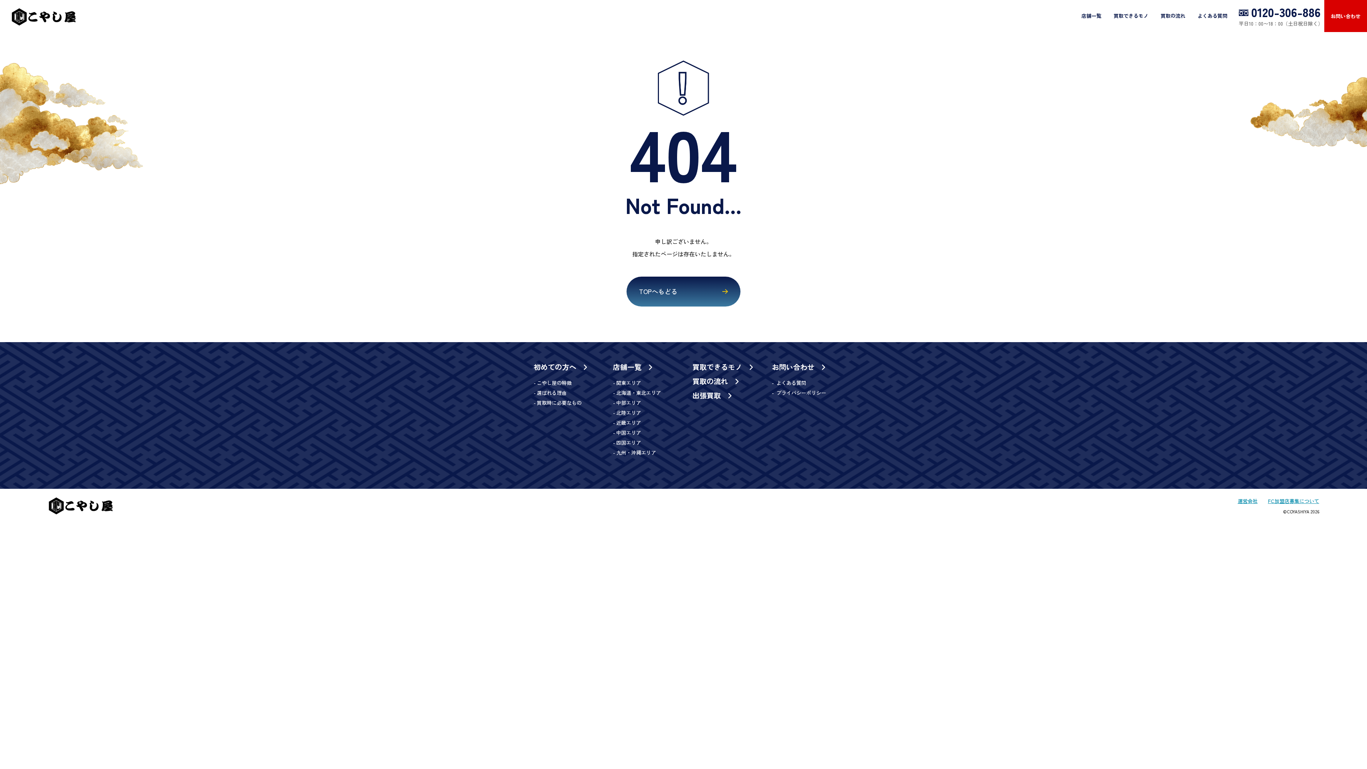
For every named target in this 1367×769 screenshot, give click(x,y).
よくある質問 (1212, 15)
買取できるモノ (1131, 15)
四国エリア (628, 442)
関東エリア (628, 382)
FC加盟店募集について (1293, 500)
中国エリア (628, 432)
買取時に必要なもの (559, 402)
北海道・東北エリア (638, 392)
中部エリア (628, 402)
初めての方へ (556, 367)
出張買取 (707, 395)
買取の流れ (1173, 15)
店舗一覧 (1091, 15)
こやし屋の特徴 (554, 382)
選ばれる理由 (552, 392)
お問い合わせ (1346, 16)
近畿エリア (628, 422)
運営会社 (1248, 500)
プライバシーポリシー (800, 392)
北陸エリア (628, 412)
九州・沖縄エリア (636, 452)
